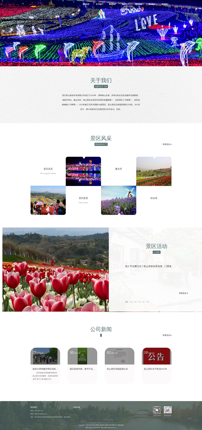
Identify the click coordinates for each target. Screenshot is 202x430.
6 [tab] (148, 302)
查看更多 (167, 144)
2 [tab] (131, 302)
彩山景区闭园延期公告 (117, 369)
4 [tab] (139, 302)
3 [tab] (135, 302)
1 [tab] (127, 301)
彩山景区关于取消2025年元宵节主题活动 (156, 369)
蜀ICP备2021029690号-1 (93, 427)
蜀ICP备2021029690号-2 (108, 427)
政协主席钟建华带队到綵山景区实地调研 (45, 369)
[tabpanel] (101, 33)
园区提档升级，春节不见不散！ (82, 369)
